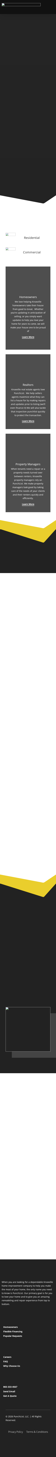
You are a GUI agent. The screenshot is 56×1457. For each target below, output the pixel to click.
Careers (7, 1356)
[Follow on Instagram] (28, 1442)
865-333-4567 (10, 1386)
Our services (18, 97)
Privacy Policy (15, 1432)
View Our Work (26, 157)
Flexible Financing (12, 1331)
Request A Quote (21, 109)
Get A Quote (9, 1395)
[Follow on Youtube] (35, 1442)
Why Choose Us (11, 1365)
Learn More (28, 336)
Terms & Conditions (37, 1432)
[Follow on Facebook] (20, 1442)
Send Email (9, 1391)
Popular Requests (12, 1335)
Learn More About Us (24, 1111)
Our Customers (26, 174)
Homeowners (10, 1327)
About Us (15, 980)
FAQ (5, 1361)
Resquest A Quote (22, 992)
